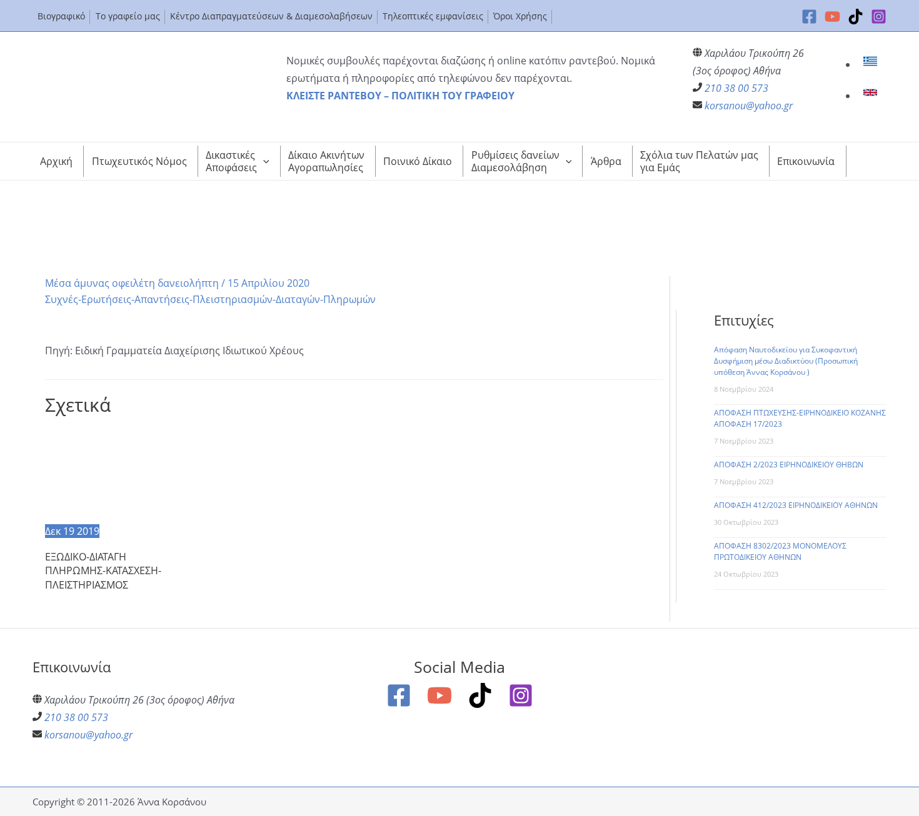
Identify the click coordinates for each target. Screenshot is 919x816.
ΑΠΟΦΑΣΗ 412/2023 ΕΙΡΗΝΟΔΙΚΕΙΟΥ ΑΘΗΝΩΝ (796, 505)
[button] (263, 161)
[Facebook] (809, 16)
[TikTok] (855, 16)
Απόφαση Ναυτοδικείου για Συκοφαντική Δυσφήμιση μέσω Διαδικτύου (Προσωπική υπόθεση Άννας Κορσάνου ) (786, 360)
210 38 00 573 (736, 88)
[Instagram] (878, 16)
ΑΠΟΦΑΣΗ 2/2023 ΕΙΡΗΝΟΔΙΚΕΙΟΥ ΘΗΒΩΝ (788, 464)
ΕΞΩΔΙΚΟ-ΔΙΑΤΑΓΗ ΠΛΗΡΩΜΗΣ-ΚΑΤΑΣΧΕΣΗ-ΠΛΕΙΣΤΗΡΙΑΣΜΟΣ (103, 571)
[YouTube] (832, 16)
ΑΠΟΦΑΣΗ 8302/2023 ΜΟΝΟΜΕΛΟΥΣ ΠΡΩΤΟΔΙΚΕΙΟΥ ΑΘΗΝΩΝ (780, 551)
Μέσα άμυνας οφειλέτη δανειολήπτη (132, 283)
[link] (871, 64)
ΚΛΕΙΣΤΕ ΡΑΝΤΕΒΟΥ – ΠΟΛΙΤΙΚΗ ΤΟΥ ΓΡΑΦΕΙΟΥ (400, 95)
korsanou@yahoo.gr (749, 105)
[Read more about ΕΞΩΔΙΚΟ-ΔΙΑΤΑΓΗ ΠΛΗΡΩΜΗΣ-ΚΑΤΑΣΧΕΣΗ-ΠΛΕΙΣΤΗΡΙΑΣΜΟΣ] (116, 474)
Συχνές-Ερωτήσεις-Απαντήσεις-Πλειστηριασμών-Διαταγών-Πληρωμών (210, 299)
